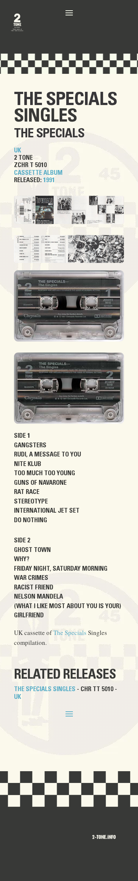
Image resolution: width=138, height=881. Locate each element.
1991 (49, 180)
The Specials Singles (44, 689)
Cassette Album (38, 173)
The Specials (65, 99)
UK (17, 150)
